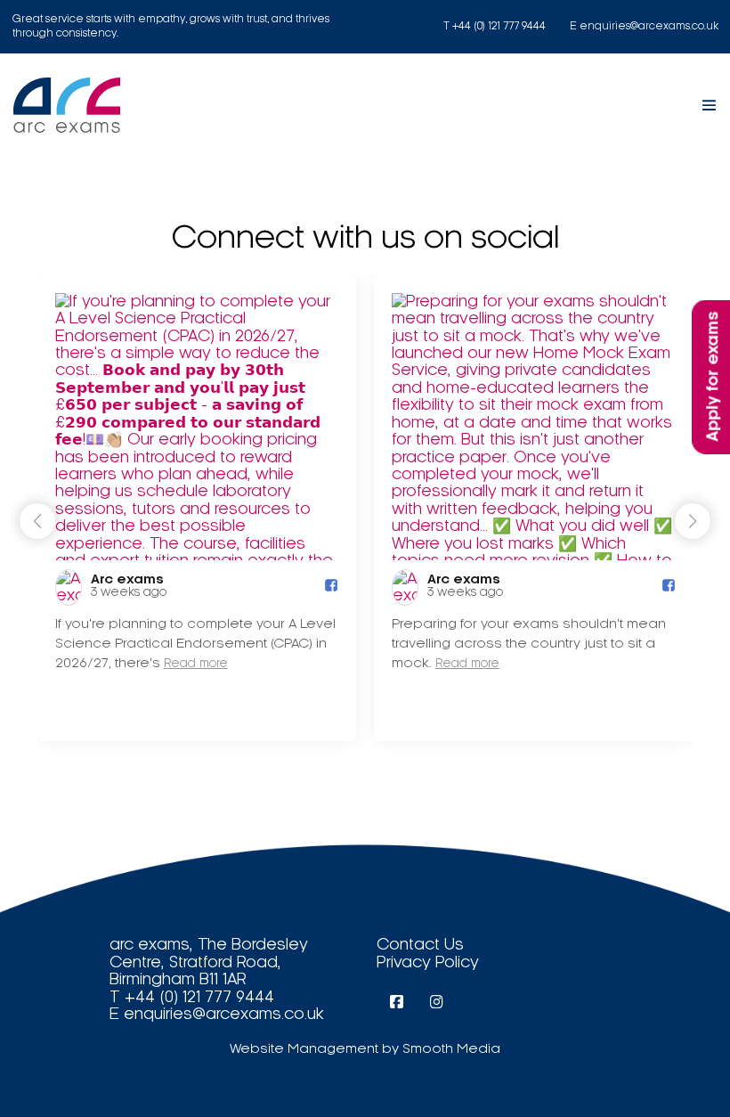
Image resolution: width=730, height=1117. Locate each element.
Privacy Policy (428, 962)
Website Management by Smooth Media (365, 1049)
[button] (692, 521)
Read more (196, 664)
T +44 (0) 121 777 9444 (494, 26)
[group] (197, 508)
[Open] (709, 105)
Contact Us (420, 944)
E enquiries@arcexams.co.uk (644, 26)
